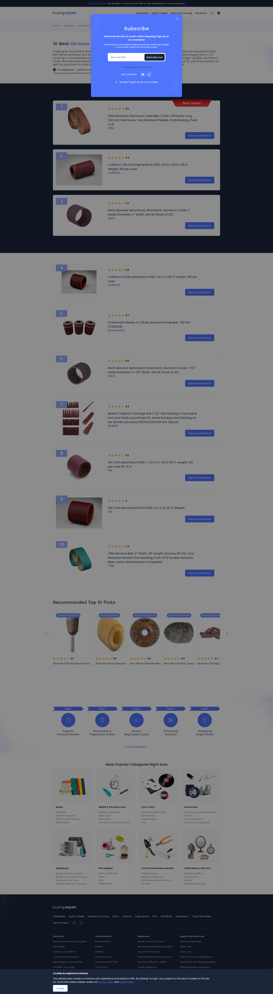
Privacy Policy (106, 982)
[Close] (177, 19)
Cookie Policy (126, 982)
